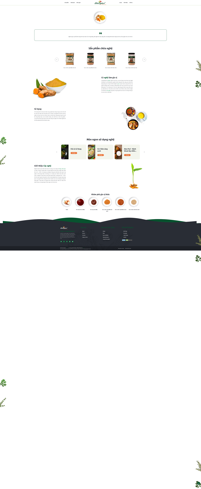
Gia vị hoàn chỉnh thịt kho (134, 209)
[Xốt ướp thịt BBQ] (67, 202)
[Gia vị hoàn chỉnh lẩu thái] (107, 202)
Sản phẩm (125, 233)
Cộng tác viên (85, 237)
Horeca (83, 233)
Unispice (67, 247)
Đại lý (83, 231)
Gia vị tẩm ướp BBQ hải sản (94, 209)
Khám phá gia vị (106, 237)
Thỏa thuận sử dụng (121, 248)
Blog (104, 233)
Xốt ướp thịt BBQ (67, 209)
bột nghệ (108, 90)
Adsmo (84, 247)
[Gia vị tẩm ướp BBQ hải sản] (94, 202)
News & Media (105, 235)
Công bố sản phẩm (106, 239)
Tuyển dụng (125, 235)
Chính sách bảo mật (128, 248)
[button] (57, 59)
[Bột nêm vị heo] (121, 202)
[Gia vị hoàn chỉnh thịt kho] (134, 202)
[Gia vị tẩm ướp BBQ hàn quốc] (80, 202)
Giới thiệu (125, 231)
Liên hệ (124, 237)
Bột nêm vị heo (121, 209)
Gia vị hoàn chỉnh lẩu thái (107, 209)
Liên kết (83, 235)
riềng (60, 168)
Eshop (104, 231)
